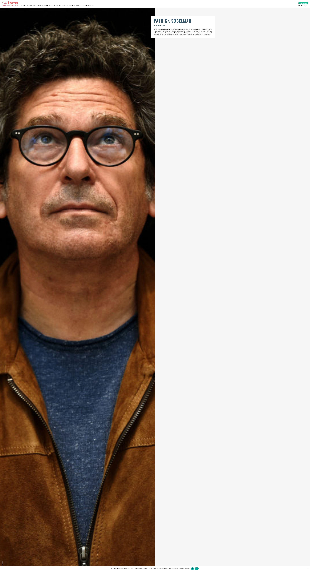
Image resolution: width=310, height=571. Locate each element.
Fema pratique (42, 6)
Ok (192, 568)
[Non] (308, 568)
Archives (79, 6)
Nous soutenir (88, 6)
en (306, 6)
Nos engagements (68, 6)
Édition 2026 (31, 6)
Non (197, 568)
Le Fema (23, 6)
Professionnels (55, 6)
